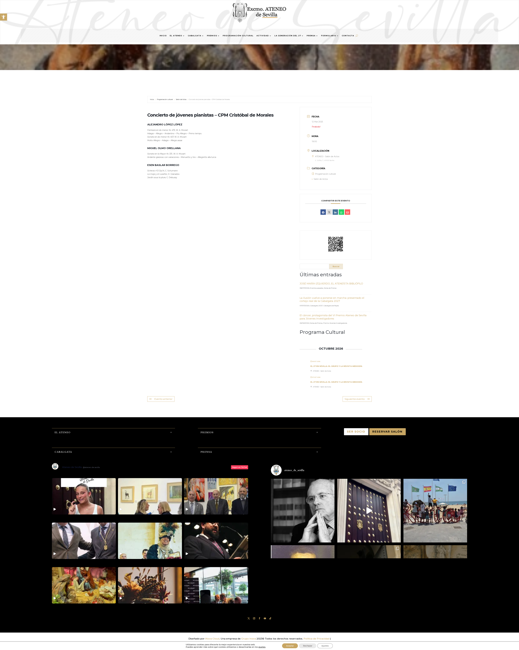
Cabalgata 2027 (316, 306)
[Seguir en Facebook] (259, 618)
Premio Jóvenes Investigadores (335, 323)
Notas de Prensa (330, 288)
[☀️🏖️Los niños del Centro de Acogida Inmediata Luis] (435, 510)
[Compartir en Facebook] (323, 212)
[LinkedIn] (335, 212)
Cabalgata (194, 36)
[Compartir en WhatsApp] (341, 212)
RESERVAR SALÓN (387, 431)
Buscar (336, 266)
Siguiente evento (355, 399)
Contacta (348, 36)
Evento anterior (163, 399)
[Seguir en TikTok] (270, 618)
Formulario (328, 36)
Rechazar (307, 646)
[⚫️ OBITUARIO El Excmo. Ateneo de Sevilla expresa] (303, 510)
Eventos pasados (316, 288)
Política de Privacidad (316, 638)
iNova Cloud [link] (212, 638)
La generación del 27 (288, 36)
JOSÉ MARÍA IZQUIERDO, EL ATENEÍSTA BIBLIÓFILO (331, 283)
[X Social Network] (329, 212)
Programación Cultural (238, 36)
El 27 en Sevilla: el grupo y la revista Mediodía (336, 366)
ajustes (261, 647)
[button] (3, 17)
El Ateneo (176, 36)
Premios (212, 36)
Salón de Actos (181, 99)
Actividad (263, 36)
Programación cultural (165, 99)
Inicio (163, 36)
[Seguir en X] (249, 618)
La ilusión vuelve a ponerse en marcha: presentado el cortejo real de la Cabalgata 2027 (332, 299)
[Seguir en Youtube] (265, 618)
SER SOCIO (356, 431)
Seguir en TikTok (239, 467)
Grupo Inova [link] (249, 638)
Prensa (311, 36)
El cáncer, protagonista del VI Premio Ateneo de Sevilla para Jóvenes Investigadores (333, 317)
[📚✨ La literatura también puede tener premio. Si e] (369, 510)
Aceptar (290, 646)
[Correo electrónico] (347, 212)
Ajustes (325, 646)
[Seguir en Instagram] (254, 618)
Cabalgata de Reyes (331, 306)
